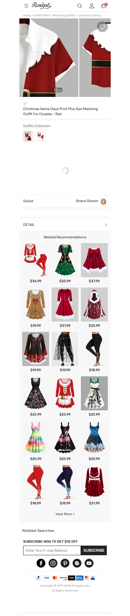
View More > (65, 514)
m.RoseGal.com (44, 5)
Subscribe (93, 550)
